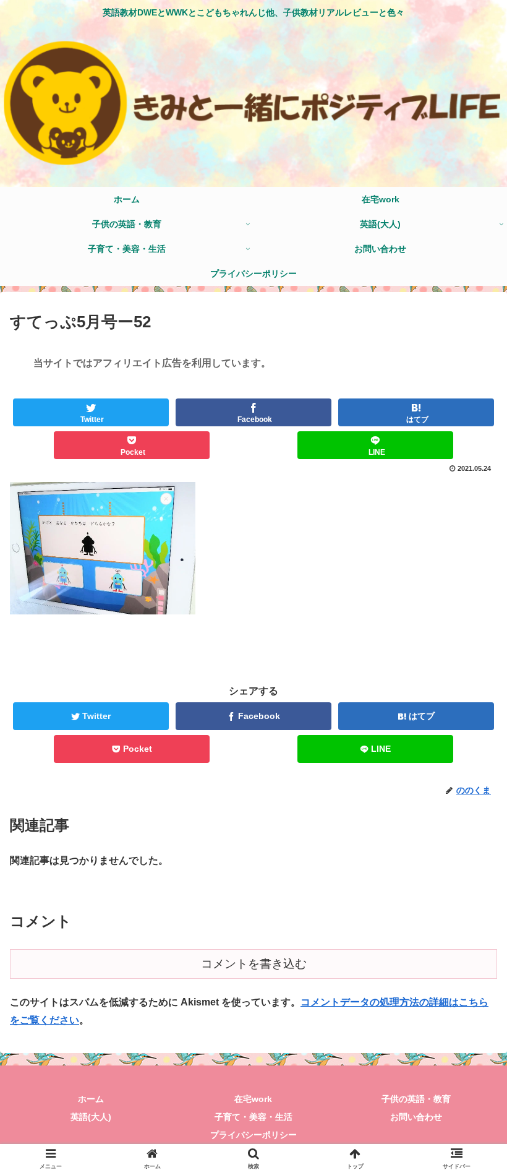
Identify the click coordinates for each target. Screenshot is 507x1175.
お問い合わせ (416, 1117)
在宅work (253, 1099)
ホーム (91, 1099)
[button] (469, 1046)
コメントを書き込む (254, 963)
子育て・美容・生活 (253, 1117)
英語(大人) (90, 1117)
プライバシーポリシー (253, 1135)
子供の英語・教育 (416, 1099)
